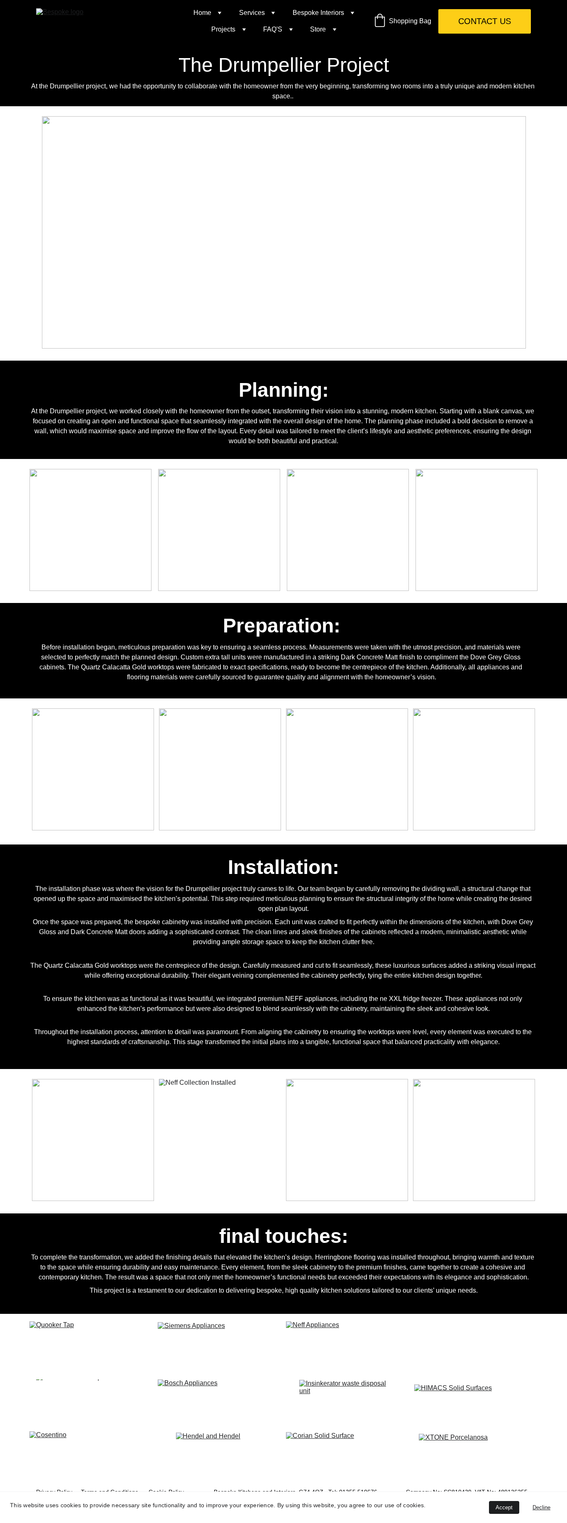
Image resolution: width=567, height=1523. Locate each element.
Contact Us (484, 21)
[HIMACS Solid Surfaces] (476, 1401)
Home (202, 12)
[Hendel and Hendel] (219, 1457)
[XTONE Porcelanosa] (476, 1457)
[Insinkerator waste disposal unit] (347, 1402)
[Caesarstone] (476, 1346)
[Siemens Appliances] (219, 1347)
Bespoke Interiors (318, 12)
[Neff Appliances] (347, 1346)
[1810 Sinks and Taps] (91, 1401)
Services (252, 12)
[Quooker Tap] (91, 1346)
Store (318, 29)
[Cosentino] (91, 1454)
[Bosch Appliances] (219, 1401)
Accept (504, 1507)
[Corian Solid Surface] (347, 1454)
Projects (223, 29)
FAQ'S (272, 29)
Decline (541, 1507)
